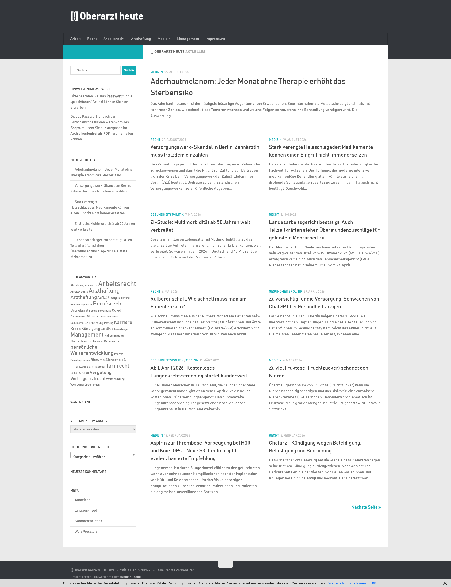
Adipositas (91, 285)
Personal (98, 341)
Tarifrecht (117, 366)
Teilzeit (74, 373)
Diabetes (93, 316)
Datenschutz (78, 316)
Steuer (101, 367)
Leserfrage (121, 329)
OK (374, 583)
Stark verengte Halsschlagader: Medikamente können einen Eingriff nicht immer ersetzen (99, 207)
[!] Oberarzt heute (106, 16)
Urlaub (84, 373)
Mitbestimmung (114, 335)
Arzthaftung (141, 39)
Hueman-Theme (130, 577)
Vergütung (101, 372)
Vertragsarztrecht (87, 378)
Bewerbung (104, 311)
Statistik (92, 367)
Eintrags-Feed (86, 510)
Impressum (215, 39)
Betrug (93, 310)
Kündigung (90, 329)
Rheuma (98, 360)
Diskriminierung (109, 317)
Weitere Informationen (347, 583)
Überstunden (92, 385)
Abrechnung (77, 285)
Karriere (123, 322)
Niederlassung (81, 341)
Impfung (108, 323)
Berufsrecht (108, 304)
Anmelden (82, 500)
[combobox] (103, 455)
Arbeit (75, 39)
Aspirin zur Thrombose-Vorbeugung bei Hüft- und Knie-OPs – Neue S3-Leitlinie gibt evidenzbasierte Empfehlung (201, 451)
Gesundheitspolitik (167, 214)
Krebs (75, 329)
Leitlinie (107, 329)
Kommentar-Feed (88, 521)
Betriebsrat (79, 310)
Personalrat (112, 341)
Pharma (118, 354)
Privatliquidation (80, 360)
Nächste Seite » (366, 507)
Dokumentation (79, 323)
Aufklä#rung (107, 298)
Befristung (123, 298)
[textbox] (103, 457)
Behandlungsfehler (81, 305)
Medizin (164, 39)
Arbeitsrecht (113, 39)
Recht (92, 39)
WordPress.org (86, 531)
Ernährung (96, 323)
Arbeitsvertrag (79, 292)
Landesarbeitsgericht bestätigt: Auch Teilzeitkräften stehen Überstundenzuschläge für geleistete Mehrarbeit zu (324, 230)
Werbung (77, 384)
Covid (116, 310)
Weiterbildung (115, 379)
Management (188, 39)
